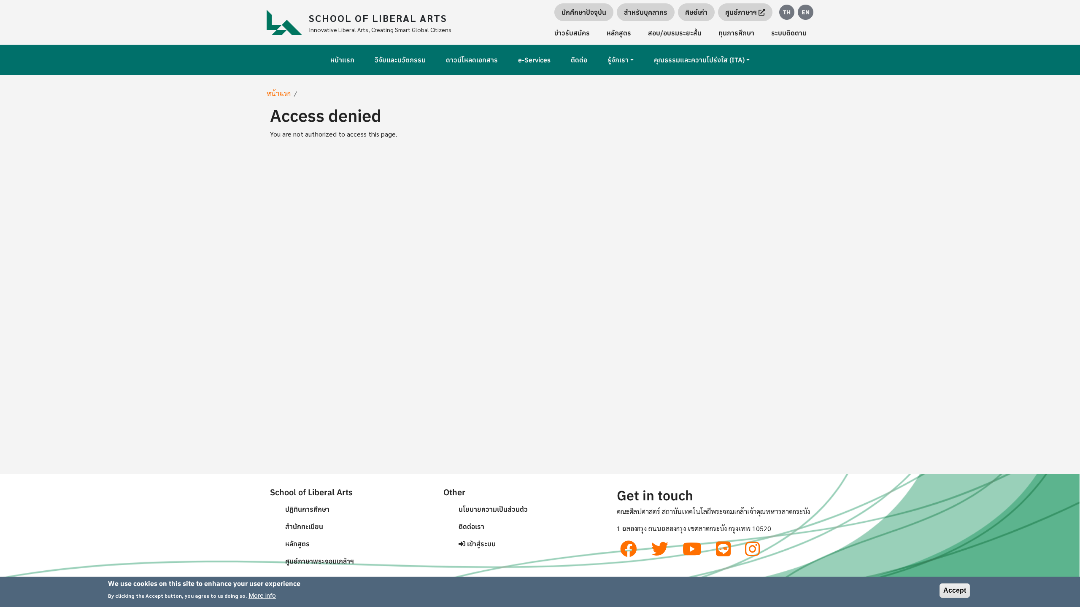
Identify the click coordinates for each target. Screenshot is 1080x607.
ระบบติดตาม (789, 33)
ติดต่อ (579, 60)
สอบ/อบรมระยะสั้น (675, 33)
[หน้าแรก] (288, 22)
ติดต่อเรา (471, 526)
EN (806, 12)
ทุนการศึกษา (736, 33)
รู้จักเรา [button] (618, 60)
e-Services (534, 60)
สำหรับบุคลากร (645, 12)
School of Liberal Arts (378, 17)
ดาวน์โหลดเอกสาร (472, 60)
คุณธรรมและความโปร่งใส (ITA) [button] (699, 60)
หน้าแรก (342, 60)
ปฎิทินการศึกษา (307, 509)
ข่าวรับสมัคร (572, 33)
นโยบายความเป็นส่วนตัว (493, 509)
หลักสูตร (619, 33)
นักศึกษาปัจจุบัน (584, 12)
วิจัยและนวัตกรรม (400, 60)
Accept (954, 590)
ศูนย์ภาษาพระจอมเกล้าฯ (319, 561)
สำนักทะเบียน (304, 526)
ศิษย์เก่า (696, 12)
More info (262, 595)
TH (787, 12)
